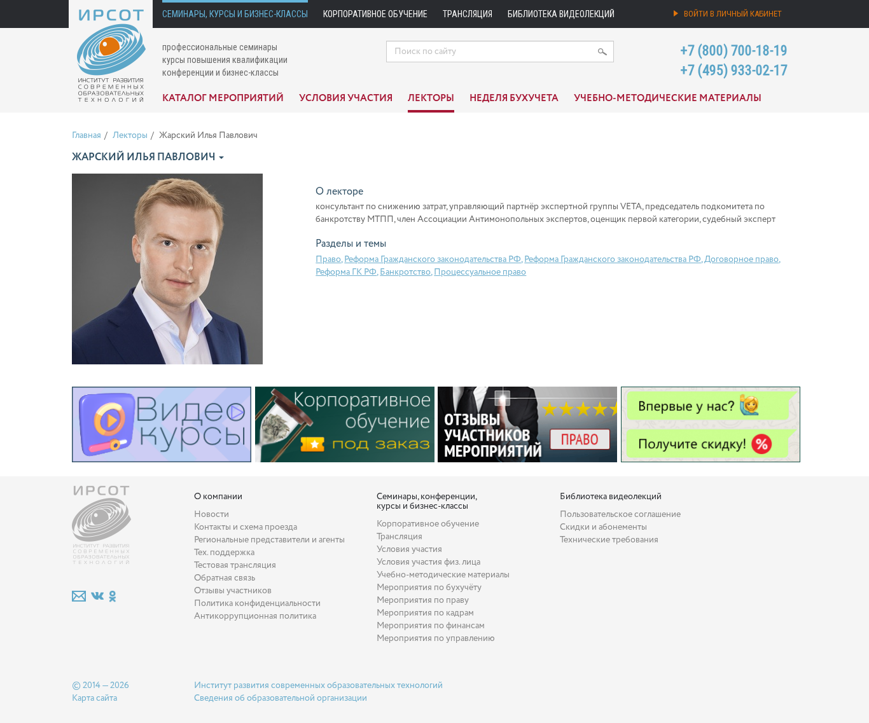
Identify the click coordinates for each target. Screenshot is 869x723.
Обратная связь (224, 578)
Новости (211, 514)
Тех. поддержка (224, 552)
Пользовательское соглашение (620, 514)
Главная (86, 135)
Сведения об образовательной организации (280, 698)
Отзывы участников (233, 590)
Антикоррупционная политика (255, 616)
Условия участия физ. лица (428, 562)
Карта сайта (94, 698)
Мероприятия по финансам (431, 625)
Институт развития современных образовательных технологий (318, 685)
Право (328, 259)
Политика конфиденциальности (257, 603)
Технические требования (609, 540)
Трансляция (467, 14)
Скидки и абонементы (603, 527)
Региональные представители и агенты (269, 540)
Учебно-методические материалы (667, 99)
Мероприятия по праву (423, 600)
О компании (218, 496)
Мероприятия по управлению (436, 638)
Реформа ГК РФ (346, 272)
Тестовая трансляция (235, 565)
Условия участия (346, 99)
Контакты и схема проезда (245, 527)
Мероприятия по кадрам (425, 613)
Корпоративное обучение (375, 14)
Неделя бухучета (514, 99)
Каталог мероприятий (223, 99)
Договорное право (741, 259)
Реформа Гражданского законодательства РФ (432, 259)
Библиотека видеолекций (561, 14)
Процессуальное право (480, 272)
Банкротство (405, 272)
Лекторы (431, 99)
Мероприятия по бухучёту (429, 587)
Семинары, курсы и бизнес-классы (235, 14)
